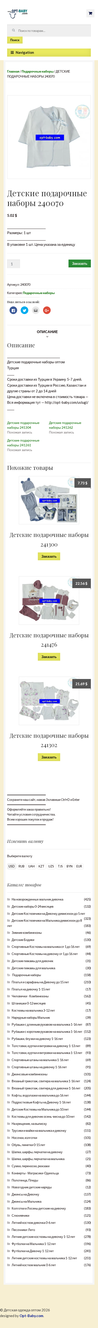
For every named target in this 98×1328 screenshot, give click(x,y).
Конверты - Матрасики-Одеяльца (35, 1173)
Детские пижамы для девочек (32, 961)
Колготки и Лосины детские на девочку (39, 1208)
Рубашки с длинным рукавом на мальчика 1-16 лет (47, 1024)
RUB (21, 866)
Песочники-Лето (23, 1230)
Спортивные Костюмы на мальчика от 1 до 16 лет (46, 947)
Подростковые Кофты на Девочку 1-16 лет (41, 1102)
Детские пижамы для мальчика (33, 968)
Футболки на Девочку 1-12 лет (33, 1251)
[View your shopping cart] (90, 13)
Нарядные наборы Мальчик (31, 1017)
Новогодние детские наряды (32, 1187)
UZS (51, 866)
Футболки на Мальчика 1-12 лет (34, 1244)
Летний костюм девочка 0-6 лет (34, 1223)
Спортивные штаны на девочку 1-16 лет (39, 1067)
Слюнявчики (20, 1215)
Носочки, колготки (24, 1138)
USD (12, 866)
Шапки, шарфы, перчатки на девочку (37, 1152)
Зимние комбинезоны (27, 933)
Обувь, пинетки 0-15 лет (28, 1145)
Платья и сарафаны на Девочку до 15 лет (40, 982)
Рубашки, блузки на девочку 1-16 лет (37, 1039)
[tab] (47, 331)
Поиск (15, 40)
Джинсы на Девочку (25, 1194)
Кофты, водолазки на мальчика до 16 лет (40, 1095)
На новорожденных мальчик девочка (37, 899)
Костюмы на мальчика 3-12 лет (33, 1010)
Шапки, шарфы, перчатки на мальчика (38, 1159)
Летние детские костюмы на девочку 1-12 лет (43, 1237)
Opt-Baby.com (31, 1315)
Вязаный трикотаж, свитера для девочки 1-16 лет (46, 1088)
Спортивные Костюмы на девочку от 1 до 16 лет (45, 954)
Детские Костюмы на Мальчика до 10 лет (40, 1109)
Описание (47, 332)
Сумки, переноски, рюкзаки (30, 1166)
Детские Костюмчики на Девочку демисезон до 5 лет (48, 913)
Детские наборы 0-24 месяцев (33, 906)
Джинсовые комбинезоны (29, 1074)
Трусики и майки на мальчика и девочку (39, 1130)
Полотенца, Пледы (25, 1180)
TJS (60, 866)
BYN (70, 866)
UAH (31, 866)
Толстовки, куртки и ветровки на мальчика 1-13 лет (47, 1053)
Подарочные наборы (38, 71)
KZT (41, 866)
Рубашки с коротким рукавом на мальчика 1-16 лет (47, 1031)
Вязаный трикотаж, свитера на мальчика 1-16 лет (46, 1081)
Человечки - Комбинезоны (30, 996)
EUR (79, 866)
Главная (13, 71)
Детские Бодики (23, 940)
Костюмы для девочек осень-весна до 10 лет (43, 1116)
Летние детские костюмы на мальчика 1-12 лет (44, 1258)
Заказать (79, 263)
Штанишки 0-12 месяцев (29, 1003)
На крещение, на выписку (29, 1124)
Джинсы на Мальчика (26, 1201)
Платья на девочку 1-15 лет (31, 989)
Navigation (25, 52)
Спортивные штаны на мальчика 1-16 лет (40, 1060)
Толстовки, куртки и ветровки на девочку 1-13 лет (46, 1046)
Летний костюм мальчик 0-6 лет (34, 1265)
